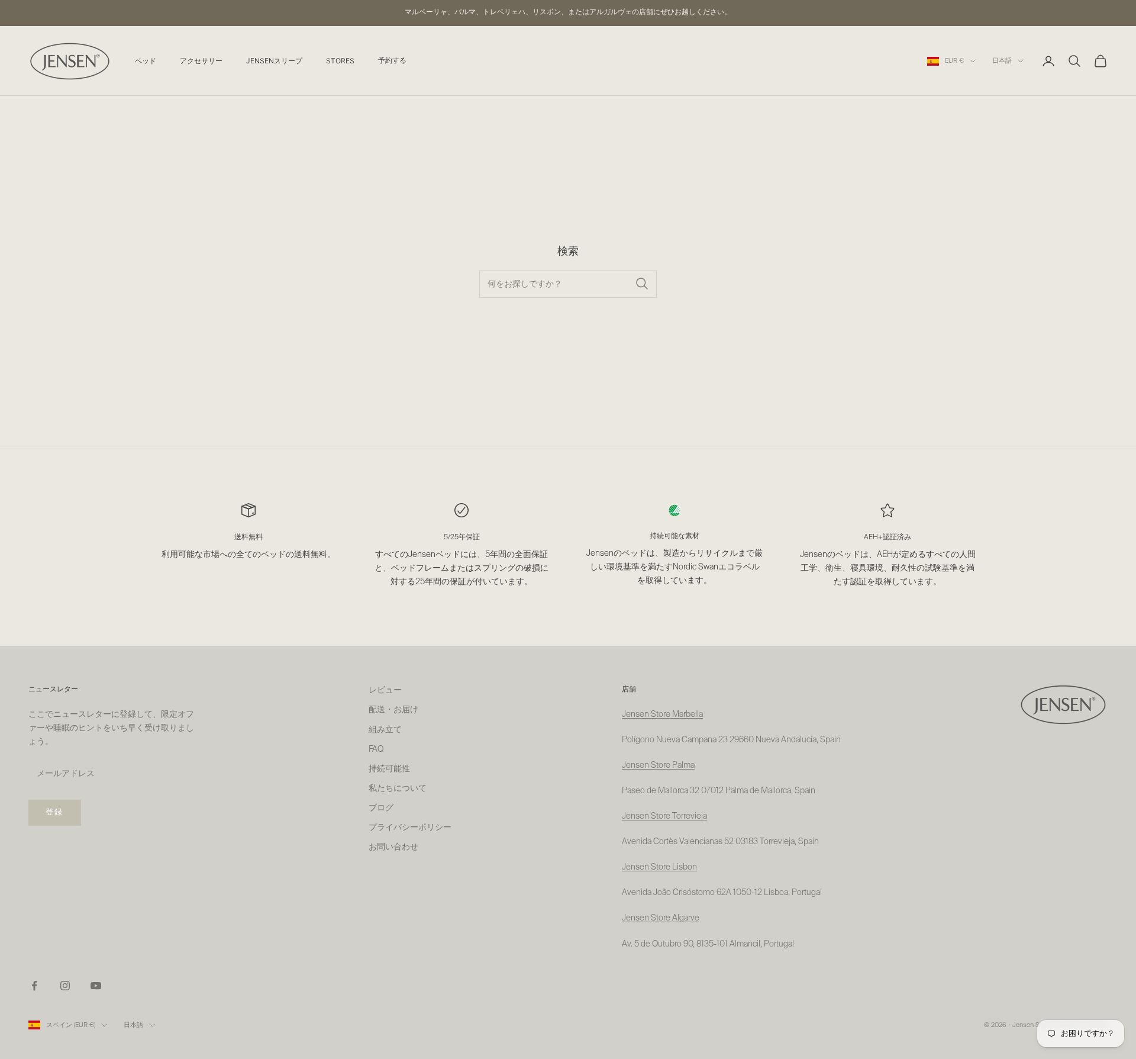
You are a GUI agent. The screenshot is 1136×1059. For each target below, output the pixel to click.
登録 (55, 812)
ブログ (381, 808)
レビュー (385, 690)
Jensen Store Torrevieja (664, 816)
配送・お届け (393, 710)
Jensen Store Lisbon (659, 867)
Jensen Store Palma (658, 765)
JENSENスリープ (274, 60)
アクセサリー (201, 60)
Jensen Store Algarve (660, 918)
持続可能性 (389, 769)
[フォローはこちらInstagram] (65, 986)
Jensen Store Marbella (662, 714)
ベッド (145, 60)
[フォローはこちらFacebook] (34, 986)
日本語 (1002, 60)
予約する (392, 61)
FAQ (376, 749)
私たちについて (398, 788)
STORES (340, 60)
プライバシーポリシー (410, 827)
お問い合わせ (393, 847)
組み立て (385, 730)
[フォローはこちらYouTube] (96, 986)
